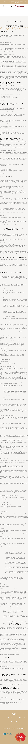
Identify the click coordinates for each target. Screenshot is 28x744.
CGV (5, 730)
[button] (11, 6)
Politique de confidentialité (18, 728)
